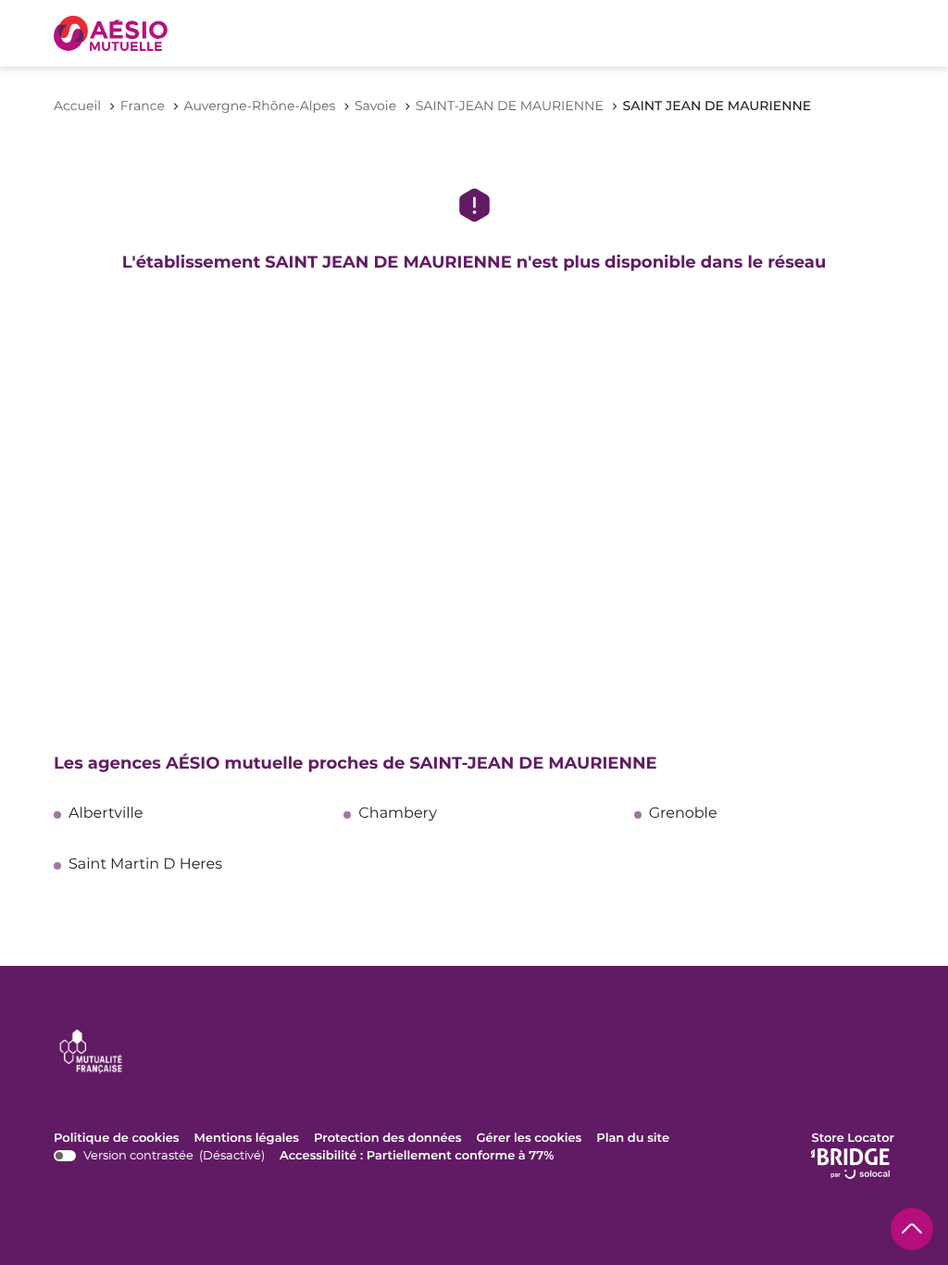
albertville (106, 814)
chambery (397, 814)
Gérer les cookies (528, 1138)
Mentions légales (247, 1139)
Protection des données (387, 1139)
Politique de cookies (117, 1139)
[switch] (159, 1156)
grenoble (683, 814)
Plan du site (632, 1138)
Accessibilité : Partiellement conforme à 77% (417, 1155)
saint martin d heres (145, 865)
